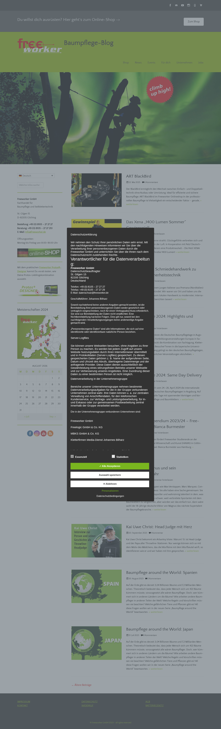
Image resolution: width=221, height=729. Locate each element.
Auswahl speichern (110, 475)
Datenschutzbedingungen (110, 496)
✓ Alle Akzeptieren (109, 466)
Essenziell (81, 457)
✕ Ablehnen (110, 484)
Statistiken (122, 457)
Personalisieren (110, 491)
